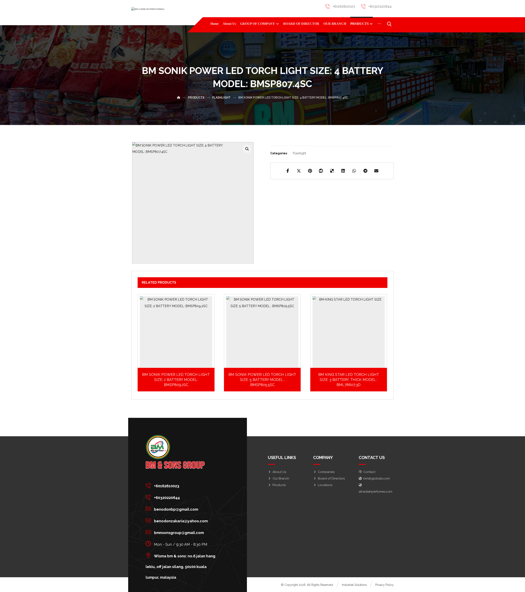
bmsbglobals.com (376, 478)
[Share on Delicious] (332, 171)
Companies (326, 472)
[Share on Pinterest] (310, 171)
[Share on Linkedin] (343, 171)
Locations (325, 485)
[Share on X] (299, 171)
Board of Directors (331, 478)
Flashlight (299, 153)
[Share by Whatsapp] (354, 171)
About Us (279, 472)
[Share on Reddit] (321, 171)
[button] (247, 149)
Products (279, 485)
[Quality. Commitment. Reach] (162, 12)
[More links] (379, 24)
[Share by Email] (376, 171)
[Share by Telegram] (365, 171)
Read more (178, 366)
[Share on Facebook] (288, 171)
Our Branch (281, 478)
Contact (369, 472)
